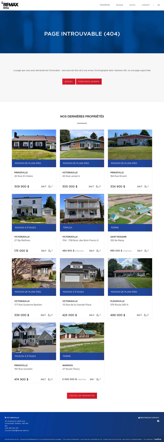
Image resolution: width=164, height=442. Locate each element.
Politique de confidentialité (91, 439)
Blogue (119, 5)
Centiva (157, 439)
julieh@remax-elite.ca (20, 430)
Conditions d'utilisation (112, 439)
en (159, 5)
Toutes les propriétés (82, 396)
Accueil (69, 82)
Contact (146, 5)
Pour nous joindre (88, 82)
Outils (132, 5)
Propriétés (105, 5)
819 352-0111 (13, 428)
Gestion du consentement (132, 439)
